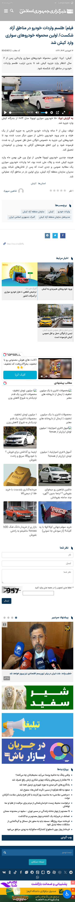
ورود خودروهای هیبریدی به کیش (57, 289)
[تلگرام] (71, 873)
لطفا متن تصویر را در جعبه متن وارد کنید (54, 587)
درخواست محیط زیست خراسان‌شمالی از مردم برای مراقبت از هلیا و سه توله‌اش (37, 804)
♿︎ (67, 894)
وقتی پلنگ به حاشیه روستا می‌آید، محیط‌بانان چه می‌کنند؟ (43, 775)
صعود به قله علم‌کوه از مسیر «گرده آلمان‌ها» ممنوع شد (45, 790)
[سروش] (32, 873)
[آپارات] (54, 873)
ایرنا (43, 11)
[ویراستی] (26, 873)
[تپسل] (4, 354)
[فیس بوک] (20, 873)
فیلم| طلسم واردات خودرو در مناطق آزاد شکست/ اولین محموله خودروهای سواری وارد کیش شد (39, 35)
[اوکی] (9, 873)
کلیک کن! (20, 375)
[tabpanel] (37, 652)
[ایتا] (37, 873)
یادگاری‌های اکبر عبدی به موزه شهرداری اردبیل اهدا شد (44, 785)
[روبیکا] (59, 873)
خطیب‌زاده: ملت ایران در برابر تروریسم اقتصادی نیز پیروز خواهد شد (41, 674)
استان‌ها (42, 183)
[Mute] (46, 376)
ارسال (6, 601)
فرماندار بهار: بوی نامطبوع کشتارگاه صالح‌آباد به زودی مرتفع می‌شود (38, 829)
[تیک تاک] (15, 873)
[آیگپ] (43, 873)
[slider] (17, 112)
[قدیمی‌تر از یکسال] (55, 274)
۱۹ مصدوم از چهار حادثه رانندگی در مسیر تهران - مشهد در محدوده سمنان (36, 811)
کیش (33, 183)
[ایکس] (65, 873)
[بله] (48, 873)
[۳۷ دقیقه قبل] (37, 645)
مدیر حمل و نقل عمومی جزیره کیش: (57, 330)
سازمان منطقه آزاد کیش (33, 212)
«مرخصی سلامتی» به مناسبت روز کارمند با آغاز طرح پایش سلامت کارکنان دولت (36, 796)
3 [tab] (8, 618)
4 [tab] (4, 618)
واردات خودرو (64, 212)
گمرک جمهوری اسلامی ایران (22, 217)
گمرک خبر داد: (30, 288)
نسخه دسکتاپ (37, 862)
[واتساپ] (37, 877)
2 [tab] (12, 618)
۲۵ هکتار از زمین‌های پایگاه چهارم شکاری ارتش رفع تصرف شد (41, 780)
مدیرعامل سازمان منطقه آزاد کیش (54, 217)
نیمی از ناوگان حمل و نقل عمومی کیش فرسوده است (57, 335)
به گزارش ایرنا (66, 118)
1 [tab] (16, 618)
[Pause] (42, 376)
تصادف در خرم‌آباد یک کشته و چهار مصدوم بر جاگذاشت (44, 816)
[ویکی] (4, 873)
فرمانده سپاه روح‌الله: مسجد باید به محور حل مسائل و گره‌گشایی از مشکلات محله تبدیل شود (39, 823)
